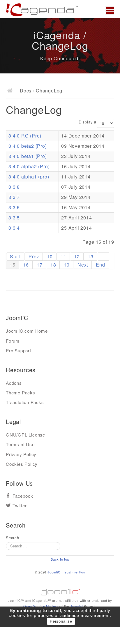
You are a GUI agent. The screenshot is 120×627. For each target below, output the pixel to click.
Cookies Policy (22, 464)
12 (77, 256)
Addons (14, 383)
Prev (34, 256)
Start (15, 256)
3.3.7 (14, 197)
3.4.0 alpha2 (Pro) (29, 166)
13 (90, 256)
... (103, 256)
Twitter (20, 506)
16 (26, 264)
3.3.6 (14, 207)
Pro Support (18, 350)
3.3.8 (14, 186)
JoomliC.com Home (27, 331)
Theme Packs (20, 392)
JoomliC (54, 572)
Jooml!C (60, 591)
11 (63, 256)
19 (67, 264)
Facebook (23, 496)
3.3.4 (14, 227)
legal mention (74, 572)
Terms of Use (20, 444)
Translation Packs (25, 402)
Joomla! (76, 606)
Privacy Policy (21, 454)
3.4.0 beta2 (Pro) (27, 145)
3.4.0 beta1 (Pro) (27, 156)
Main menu (109, 10)
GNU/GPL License (25, 435)
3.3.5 (14, 217)
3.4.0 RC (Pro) (24, 135)
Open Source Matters (40, 606)
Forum (13, 341)
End (100, 264)
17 (40, 264)
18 (53, 264)
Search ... (15, 537)
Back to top (60, 559)
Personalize (61, 621)
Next (82, 264)
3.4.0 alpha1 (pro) (28, 176)
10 (50, 256)
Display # (87, 122)
